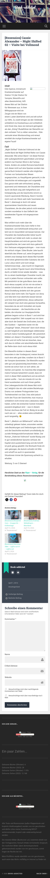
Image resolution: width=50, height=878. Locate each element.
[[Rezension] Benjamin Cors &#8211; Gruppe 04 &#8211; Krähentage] (13, 515)
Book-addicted (25, 7)
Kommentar (10, 619)
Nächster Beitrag (14, 598)
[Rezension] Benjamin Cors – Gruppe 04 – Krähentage (13, 523)
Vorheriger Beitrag (15, 594)
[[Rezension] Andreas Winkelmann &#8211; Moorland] (32, 515)
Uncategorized (14, 587)
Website (8, 677)
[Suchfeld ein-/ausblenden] (46, 26)
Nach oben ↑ (42, 873)
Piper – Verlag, (31, 473)
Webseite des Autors (18, 572)
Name (7, 654)
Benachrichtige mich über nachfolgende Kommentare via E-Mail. (21, 690)
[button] (6, 499)
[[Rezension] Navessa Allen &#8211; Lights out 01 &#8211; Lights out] (13, 538)
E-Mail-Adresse (11, 666)
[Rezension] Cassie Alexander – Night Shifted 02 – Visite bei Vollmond (23, 41)
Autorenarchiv (12, 572)
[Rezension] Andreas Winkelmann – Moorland (31, 523)
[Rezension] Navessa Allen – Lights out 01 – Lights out (12, 546)
